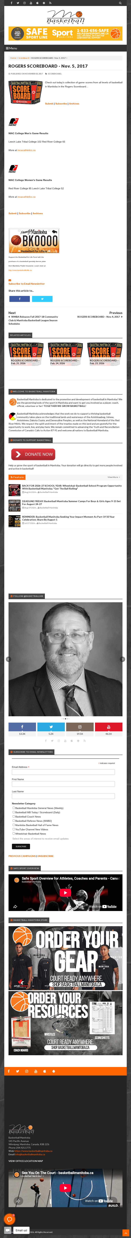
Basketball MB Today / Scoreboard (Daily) (37, 812)
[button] (8, 659)
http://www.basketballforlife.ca (20, 270)
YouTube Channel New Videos (31, 829)
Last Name (18, 791)
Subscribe (61, 103)
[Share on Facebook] (19, 298)
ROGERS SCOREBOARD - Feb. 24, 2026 (64, 362)
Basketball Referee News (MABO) (33, 821)
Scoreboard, (55, 74)
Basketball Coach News (28, 816)
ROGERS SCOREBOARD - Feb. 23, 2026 (104, 362)
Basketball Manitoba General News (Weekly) (39, 808)
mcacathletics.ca (26, 150)
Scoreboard (23, 58)
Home (13, 58)
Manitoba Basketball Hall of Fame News (36, 825)
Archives (74, 103)
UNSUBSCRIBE (45, 856)
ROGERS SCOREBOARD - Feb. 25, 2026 (25, 362)
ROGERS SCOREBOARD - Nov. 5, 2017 (48, 65)
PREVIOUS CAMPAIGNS (22, 856)
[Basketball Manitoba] (65, 17)
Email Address (20, 767)
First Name (18, 779)
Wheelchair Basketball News (30, 833)
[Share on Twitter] (42, 298)
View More (113, 477)
